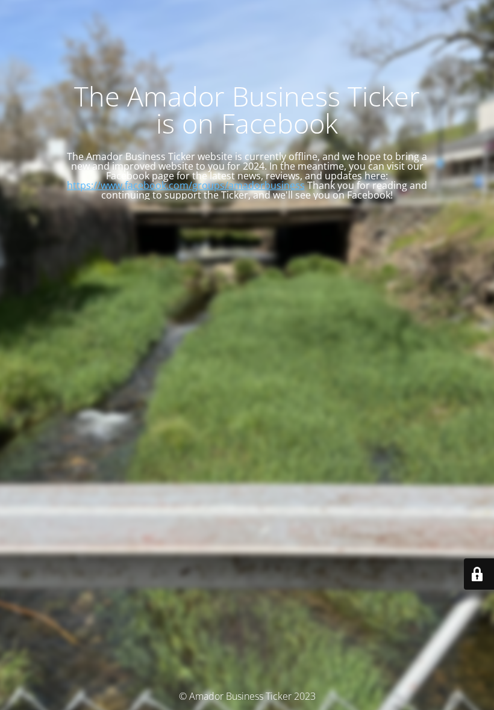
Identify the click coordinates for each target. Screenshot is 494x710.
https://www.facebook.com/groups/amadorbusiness (186, 185)
